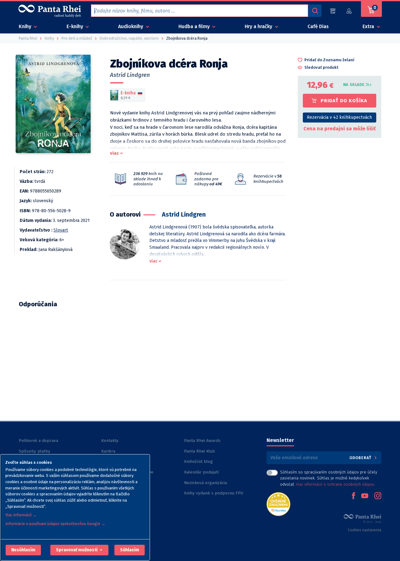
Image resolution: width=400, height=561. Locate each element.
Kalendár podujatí (201, 472)
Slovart (60, 230)
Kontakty (109, 440)
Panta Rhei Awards (202, 440)
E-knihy (75, 26)
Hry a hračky (259, 26)
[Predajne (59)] (332, 10)
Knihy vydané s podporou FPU (213, 493)
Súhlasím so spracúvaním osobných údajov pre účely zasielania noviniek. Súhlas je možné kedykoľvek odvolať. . (328, 478)
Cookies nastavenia (364, 530)
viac (114, 153)
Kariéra (108, 451)
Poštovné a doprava (38, 440)
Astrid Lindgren (130, 75)
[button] (23, 550)
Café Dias (318, 26)
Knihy (25, 26)
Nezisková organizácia (205, 482)
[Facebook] (353, 496)
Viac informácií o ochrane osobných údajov (335, 484)
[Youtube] (364, 496)
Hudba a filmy (194, 26)
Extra (368, 26)
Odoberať (361, 457)
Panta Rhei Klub (199, 451)
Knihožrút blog (198, 461)
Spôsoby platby (34, 451)
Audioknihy (131, 26)
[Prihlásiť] (349, 10)
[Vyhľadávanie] (314, 10)
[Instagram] (377, 496)
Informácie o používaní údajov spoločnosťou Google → (55, 523)
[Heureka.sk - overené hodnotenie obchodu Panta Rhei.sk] (278, 504)
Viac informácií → (21, 515)
